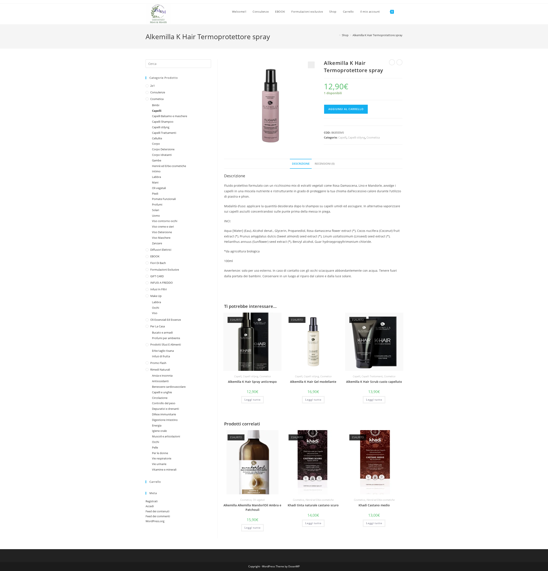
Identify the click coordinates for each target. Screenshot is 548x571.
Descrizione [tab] (301, 163)
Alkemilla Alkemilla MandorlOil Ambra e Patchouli (252, 507)
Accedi (150, 506)
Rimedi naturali (160, 369)
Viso (154, 313)
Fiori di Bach (158, 263)
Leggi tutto (252, 399)
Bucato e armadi (162, 332)
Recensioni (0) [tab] (325, 163)
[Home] (337, 35)
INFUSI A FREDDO (161, 283)
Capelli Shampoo (162, 122)
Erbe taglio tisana (163, 351)
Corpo (156, 144)
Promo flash (158, 363)
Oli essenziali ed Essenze (165, 320)
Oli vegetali (259, 500)
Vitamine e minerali (164, 469)
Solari (155, 210)
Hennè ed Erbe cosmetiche (319, 500)
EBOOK (154, 256)
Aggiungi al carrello (345, 109)
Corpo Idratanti (162, 155)
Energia (156, 425)
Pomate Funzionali (164, 199)
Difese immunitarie (164, 414)
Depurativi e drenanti (165, 409)
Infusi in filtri (158, 289)
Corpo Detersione (163, 149)
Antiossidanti (160, 381)
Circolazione (159, 398)
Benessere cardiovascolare (169, 387)
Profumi (157, 204)
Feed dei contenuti (157, 511)
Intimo (156, 171)
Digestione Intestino (165, 420)
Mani (155, 182)
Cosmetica (373, 137)
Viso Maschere (161, 238)
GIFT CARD (157, 276)
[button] (311, 64)
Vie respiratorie (161, 458)
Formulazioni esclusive (164, 269)
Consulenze (157, 92)
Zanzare (157, 243)
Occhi (155, 308)
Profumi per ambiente (166, 338)
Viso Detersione (162, 232)
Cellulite (157, 138)
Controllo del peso (163, 403)
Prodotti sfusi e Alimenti (165, 344)
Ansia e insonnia (162, 375)
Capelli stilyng (356, 137)
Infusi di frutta (161, 356)
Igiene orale (159, 431)
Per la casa (157, 326)
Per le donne (160, 453)
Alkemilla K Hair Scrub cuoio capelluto (374, 382)
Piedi (155, 193)
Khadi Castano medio (374, 505)
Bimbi (155, 105)
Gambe (156, 160)
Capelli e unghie (162, 392)
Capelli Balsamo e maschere (169, 116)
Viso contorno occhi (164, 221)
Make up (156, 296)
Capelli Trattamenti (372, 376)
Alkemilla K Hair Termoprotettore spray (377, 35)
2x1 (152, 86)
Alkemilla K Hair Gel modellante (313, 382)
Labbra (156, 177)
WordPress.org (155, 521)
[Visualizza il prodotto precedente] (392, 62)
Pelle (155, 447)
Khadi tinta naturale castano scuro (313, 505)
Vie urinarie (159, 464)
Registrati (152, 501)
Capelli (342, 137)
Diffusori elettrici (160, 250)
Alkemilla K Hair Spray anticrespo (252, 382)
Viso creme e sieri (163, 226)
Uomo (156, 216)
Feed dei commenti (158, 516)
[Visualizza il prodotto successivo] (399, 62)
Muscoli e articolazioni (166, 436)
